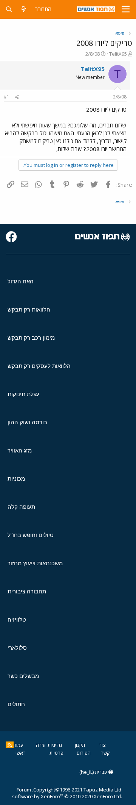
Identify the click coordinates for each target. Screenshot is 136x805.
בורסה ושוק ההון (27, 422)
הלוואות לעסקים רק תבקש (39, 366)
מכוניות (16, 478)
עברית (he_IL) (93, 772)
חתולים (16, 704)
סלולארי (17, 648)
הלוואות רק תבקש (29, 309)
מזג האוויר (20, 450)
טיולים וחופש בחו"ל (31, 535)
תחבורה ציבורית (27, 591)
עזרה (41, 744)
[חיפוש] (9, 9)
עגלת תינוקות (23, 394)
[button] (125, 9)
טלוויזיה (17, 619)
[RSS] (10, 744)
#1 (6, 97)
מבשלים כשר (23, 676)
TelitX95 (118, 53)
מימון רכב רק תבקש (31, 337)
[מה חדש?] (23, 9)
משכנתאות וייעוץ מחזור (35, 563)
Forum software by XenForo (67, 793)
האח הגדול (21, 281)
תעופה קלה (21, 507)
